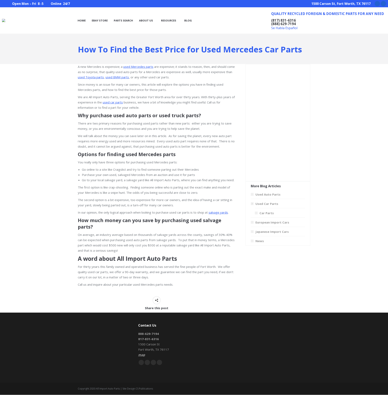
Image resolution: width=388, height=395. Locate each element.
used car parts (113, 102)
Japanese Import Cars (272, 232)
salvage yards (218, 212)
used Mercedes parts (138, 67)
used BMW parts (117, 77)
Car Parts (266, 213)
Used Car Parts (266, 204)
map (141, 355)
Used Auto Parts (267, 194)
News (259, 241)
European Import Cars (272, 222)
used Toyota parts (91, 77)
